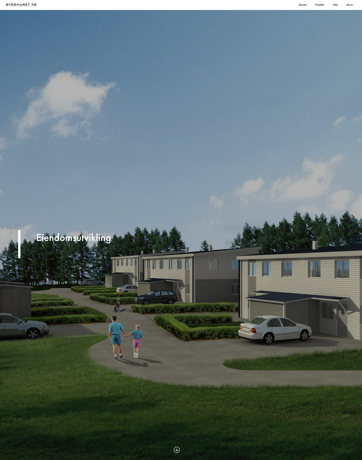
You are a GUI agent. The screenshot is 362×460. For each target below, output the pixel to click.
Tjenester (303, 5)
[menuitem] (302, 5)
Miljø (335, 5)
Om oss (349, 5)
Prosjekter (319, 5)
